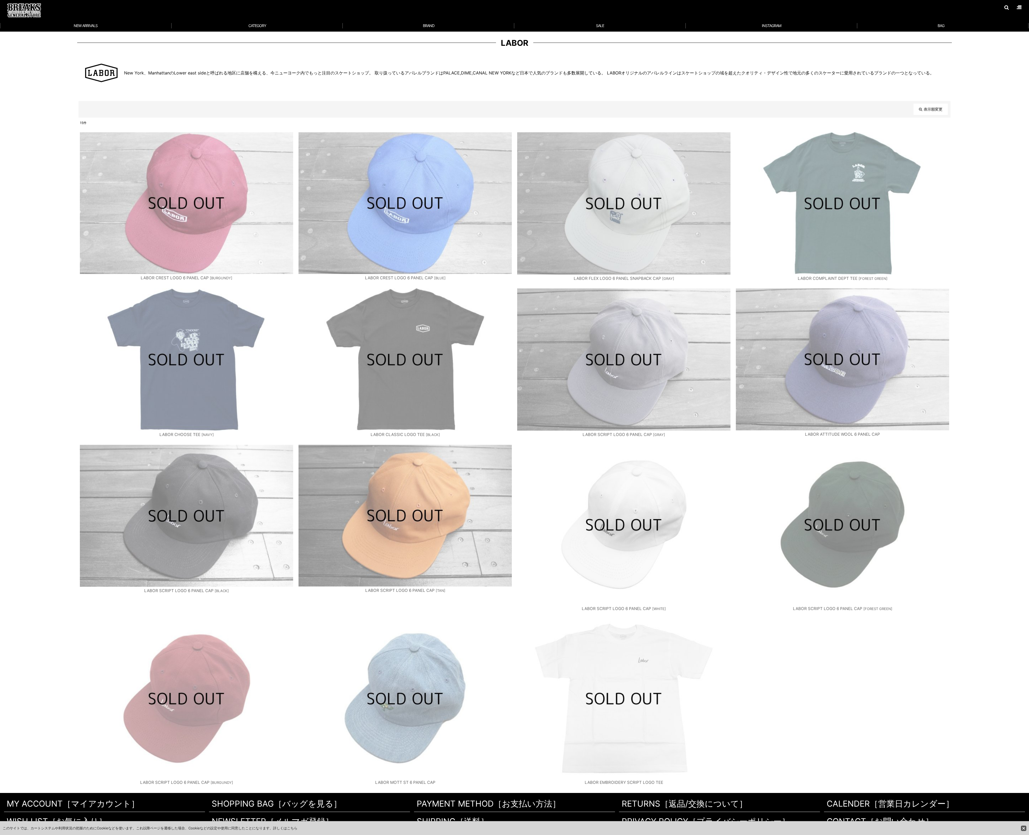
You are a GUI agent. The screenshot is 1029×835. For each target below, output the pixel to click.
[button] (1006, 7)
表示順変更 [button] (933, 109)
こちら (292, 828)
